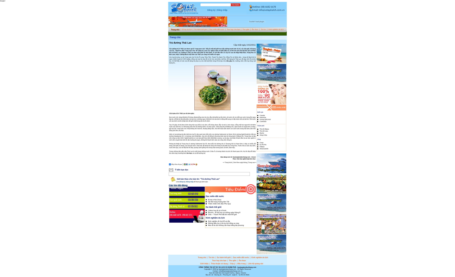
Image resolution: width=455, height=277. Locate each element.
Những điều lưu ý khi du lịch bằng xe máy (223, 223)
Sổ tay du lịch (187, 29)
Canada (262, 115)
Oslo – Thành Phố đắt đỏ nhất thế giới (222, 214)
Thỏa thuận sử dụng (219, 264)
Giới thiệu (204, 264)
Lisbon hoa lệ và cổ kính (217, 210)
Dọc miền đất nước (216, 29)
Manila (262, 133)
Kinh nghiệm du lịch (276, 29)
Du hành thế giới (200, 29)
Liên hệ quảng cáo (255, 264)
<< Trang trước (227, 162)
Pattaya (262, 147)
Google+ (3, 1)
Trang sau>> (252, 162)
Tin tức (263, 29)
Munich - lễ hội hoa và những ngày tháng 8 (224, 212)
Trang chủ (175, 29)
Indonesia (263, 117)
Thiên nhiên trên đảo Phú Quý (219, 204)
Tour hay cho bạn (233, 29)
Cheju (262, 143)
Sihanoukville (264, 149)
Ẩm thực (255, 29)
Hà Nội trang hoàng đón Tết (218, 202)
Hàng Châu (263, 135)
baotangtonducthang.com (241, 157)
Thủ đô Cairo (264, 131)
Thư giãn (245, 29)
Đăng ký (211, 10)
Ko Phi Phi (263, 145)
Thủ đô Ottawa (264, 129)
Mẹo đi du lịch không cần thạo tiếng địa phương (226, 225)
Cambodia (263, 121)
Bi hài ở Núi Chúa (214, 200)
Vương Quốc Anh (265, 119)
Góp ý (232, 264)
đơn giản (191, 113)
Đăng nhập (222, 10)
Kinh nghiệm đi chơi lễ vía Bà (219, 221)
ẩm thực (189, 153)
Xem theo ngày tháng (240, 162)
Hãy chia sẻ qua (176, 164)
